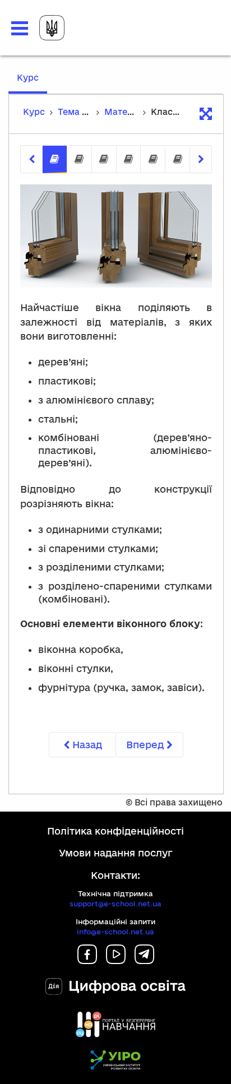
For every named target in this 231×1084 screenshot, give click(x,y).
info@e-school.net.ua (115, 931)
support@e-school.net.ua (115, 903)
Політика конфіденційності (115, 831)
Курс (32, 83)
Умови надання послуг (116, 852)
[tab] (55, 159)
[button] (19, 28)
